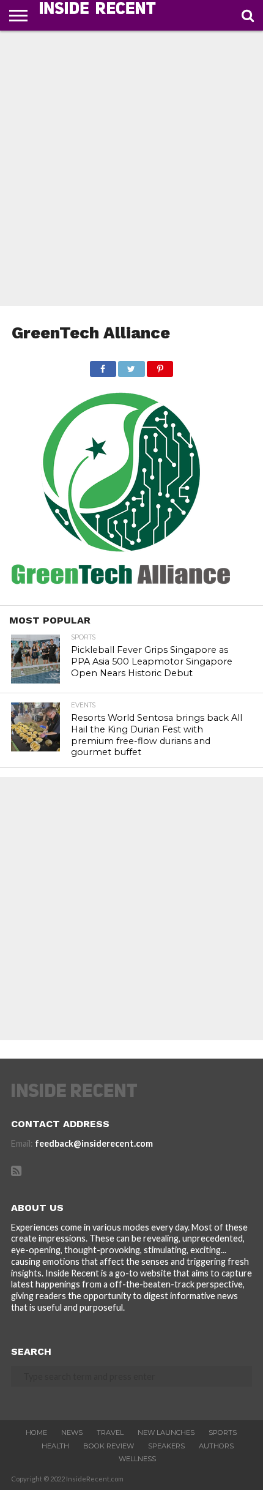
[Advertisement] (131, 168)
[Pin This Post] (160, 365)
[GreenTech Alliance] (121, 591)
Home (36, 1432)
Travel (110, 1432)
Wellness (137, 1459)
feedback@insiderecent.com (94, 1143)
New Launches (166, 1432)
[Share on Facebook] (103, 365)
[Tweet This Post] (131, 365)
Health (55, 1446)
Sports (223, 1432)
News (72, 1432)
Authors (216, 1446)
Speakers (166, 1446)
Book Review (108, 1446)
